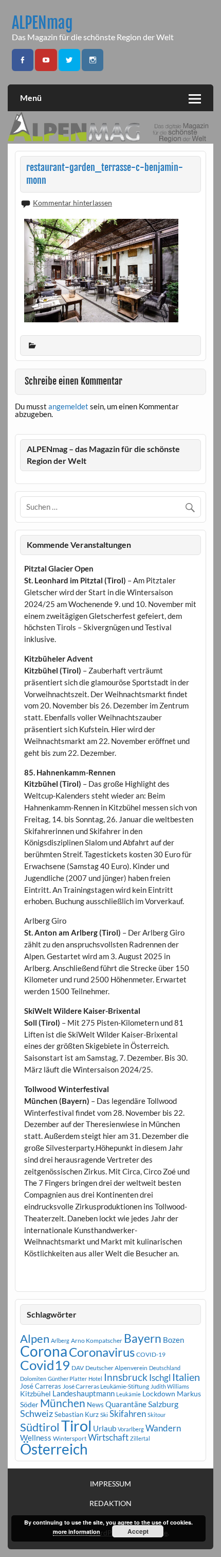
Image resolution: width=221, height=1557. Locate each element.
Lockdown (158, 1394)
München (62, 1403)
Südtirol (40, 1427)
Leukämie (128, 1394)
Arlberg (60, 1340)
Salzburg (163, 1404)
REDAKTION (110, 1503)
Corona (43, 1351)
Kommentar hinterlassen (72, 202)
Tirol (76, 1425)
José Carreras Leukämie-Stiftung (106, 1386)
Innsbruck (126, 1377)
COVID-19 (150, 1354)
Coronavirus (102, 1351)
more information (76, 1531)
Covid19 (45, 1365)
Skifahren (127, 1413)
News (95, 1404)
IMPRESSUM (110, 1483)
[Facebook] (22, 60)
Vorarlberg (131, 1429)
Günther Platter (67, 1378)
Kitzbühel (35, 1394)
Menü (31, 97)
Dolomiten (33, 1378)
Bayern (142, 1338)
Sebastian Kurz (76, 1414)
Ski (104, 1414)
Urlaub (104, 1428)
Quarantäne (125, 1404)
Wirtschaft (108, 1437)
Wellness (35, 1437)
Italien (186, 1377)
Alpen (34, 1338)
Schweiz (36, 1413)
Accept (138, 1531)
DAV (77, 1368)
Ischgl (160, 1378)
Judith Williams (170, 1386)
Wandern (163, 1428)
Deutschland (164, 1367)
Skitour (156, 1414)
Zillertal (140, 1438)
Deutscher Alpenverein (116, 1368)
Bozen (173, 1339)
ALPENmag (42, 23)
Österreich (54, 1449)
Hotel (95, 1378)
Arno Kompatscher (96, 1340)
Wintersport (69, 1438)
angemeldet (68, 406)
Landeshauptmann (83, 1393)
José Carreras (40, 1386)
